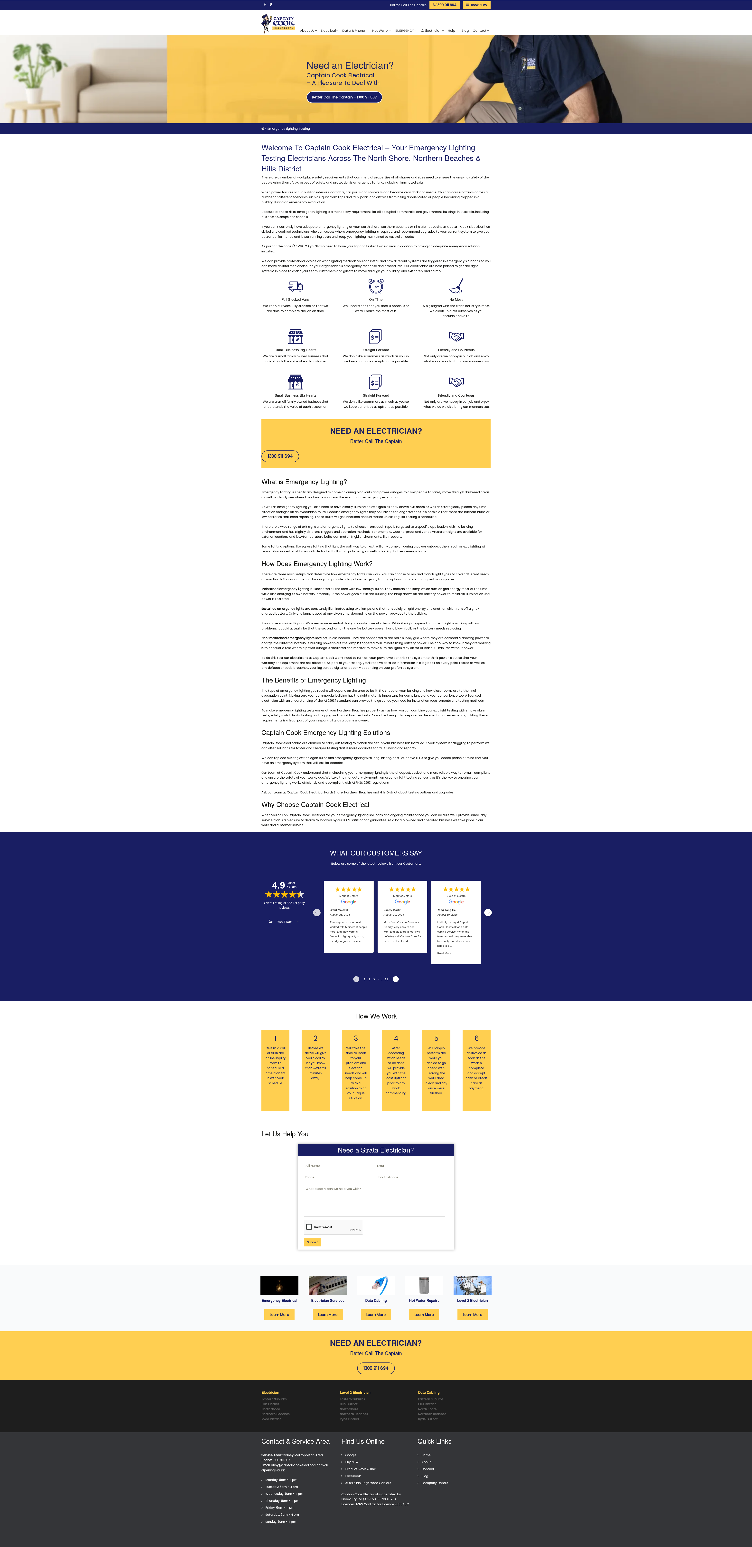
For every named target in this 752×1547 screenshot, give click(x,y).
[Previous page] (356, 979)
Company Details (434, 1483)
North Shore (270, 1409)
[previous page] (317, 912)
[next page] (488, 912)
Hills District (270, 1404)
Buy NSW (352, 1462)
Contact (479, 30)
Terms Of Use (299, 1534)
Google (350, 1455)
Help (451, 30)
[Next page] (396, 979)
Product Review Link (360, 1469)
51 (386, 979)
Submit (312, 1242)
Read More (444, 953)
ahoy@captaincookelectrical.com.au (299, 1465)
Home (426, 1455)
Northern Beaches (275, 1414)
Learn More (279, 1314)
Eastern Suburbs (274, 1399)
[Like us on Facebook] (264, 3)
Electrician (270, 1392)
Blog (465, 30)
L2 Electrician (430, 30)
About (426, 1462)
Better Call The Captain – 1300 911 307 (344, 97)
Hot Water (380, 30)
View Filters (284, 921)
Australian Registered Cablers (368, 1483)
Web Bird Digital (370, 1541)
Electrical (328, 30)
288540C (402, 1504)
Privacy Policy (273, 1534)
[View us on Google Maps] (270, 3)
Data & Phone (353, 30)
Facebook (353, 1476)
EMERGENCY (404, 30)
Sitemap (353, 1534)
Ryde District (271, 1419)
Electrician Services (327, 1300)
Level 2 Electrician (472, 1300)
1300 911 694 (280, 456)
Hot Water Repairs (424, 1300)
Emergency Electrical (279, 1300)
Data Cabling (376, 1300)
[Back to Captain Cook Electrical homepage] (278, 24)
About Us (307, 30)
